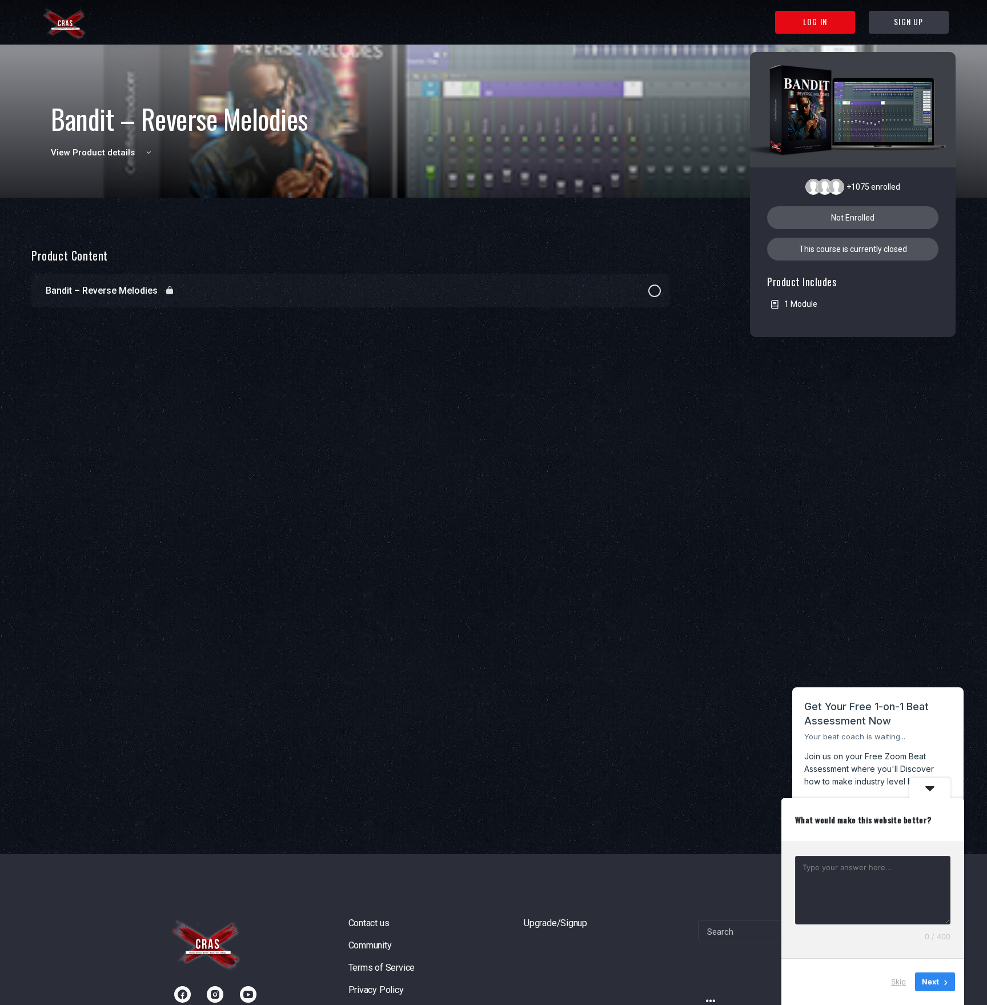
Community (370, 945)
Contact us (369, 923)
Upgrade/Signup (555, 923)
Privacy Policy (376, 989)
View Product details (94, 152)
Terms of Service (381, 967)
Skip (898, 981)
